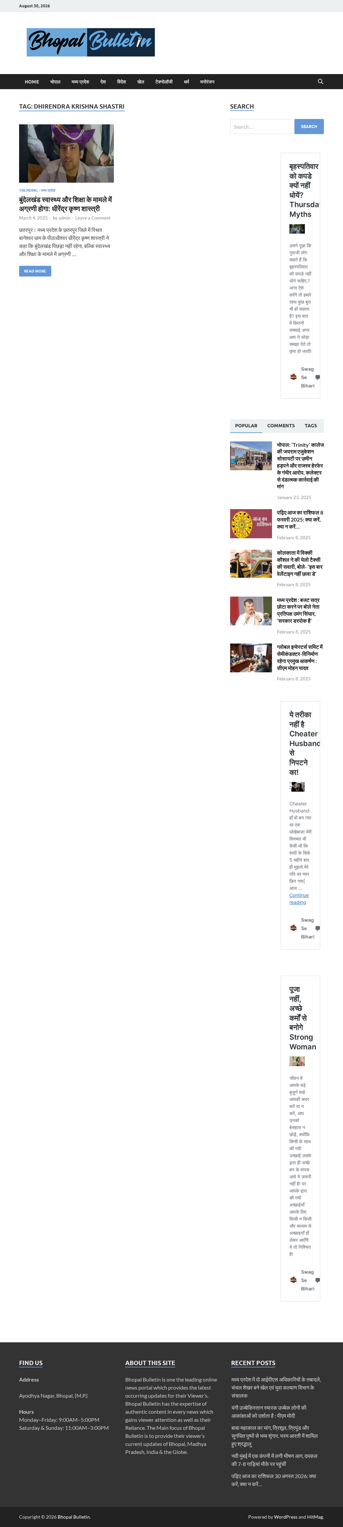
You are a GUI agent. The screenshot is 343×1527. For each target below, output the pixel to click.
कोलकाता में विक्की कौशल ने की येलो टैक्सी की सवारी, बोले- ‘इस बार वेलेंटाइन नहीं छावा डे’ (300, 562)
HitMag (315, 1517)
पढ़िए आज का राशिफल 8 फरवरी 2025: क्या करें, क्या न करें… (300, 519)
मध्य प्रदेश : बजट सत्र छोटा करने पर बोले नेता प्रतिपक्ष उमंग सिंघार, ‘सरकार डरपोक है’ (298, 610)
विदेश (121, 81)
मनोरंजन (207, 81)
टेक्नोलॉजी (164, 81)
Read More (32, 269)
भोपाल (55, 81)
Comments (281, 425)
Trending (28, 190)
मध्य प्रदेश (80, 81)
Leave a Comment (93, 218)
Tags (311, 425)
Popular (246, 425)
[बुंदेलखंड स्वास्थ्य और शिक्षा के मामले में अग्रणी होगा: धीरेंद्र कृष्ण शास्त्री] (66, 153)
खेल (140, 81)
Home (32, 81)
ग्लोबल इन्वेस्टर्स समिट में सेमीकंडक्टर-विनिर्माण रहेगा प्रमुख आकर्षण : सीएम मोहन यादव (300, 657)
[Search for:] (277, 126)
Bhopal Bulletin (74, 1517)
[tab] (246, 426)
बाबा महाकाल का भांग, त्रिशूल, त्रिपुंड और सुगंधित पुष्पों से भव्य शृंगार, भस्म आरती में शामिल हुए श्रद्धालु (274, 1435)
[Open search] (321, 81)
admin (64, 218)
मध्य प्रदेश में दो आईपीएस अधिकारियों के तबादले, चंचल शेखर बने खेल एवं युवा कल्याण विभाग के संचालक (276, 1387)
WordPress (285, 1517)
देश (103, 81)
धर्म (186, 81)
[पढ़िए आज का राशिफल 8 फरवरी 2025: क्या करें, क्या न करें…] (251, 513)
